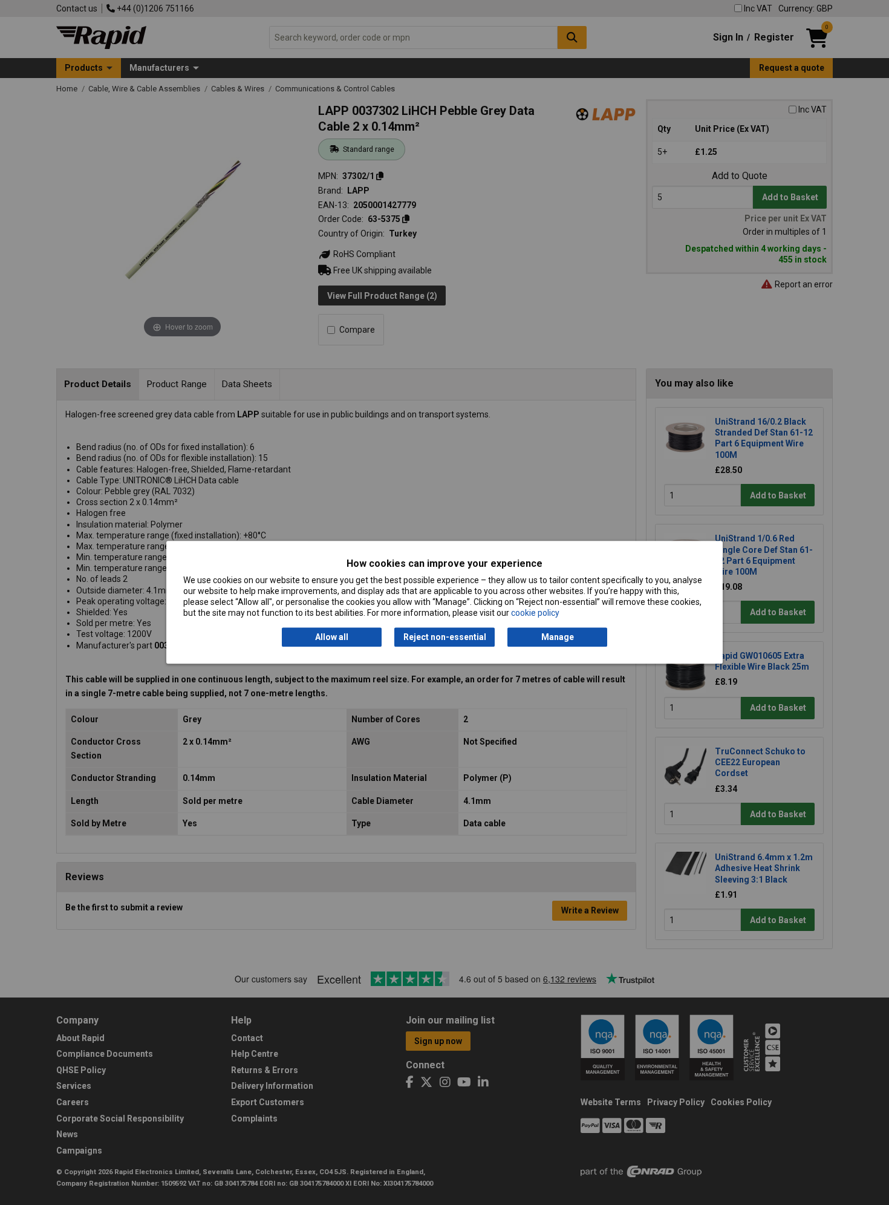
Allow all (331, 637)
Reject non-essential (444, 637)
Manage (557, 637)
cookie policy (535, 613)
